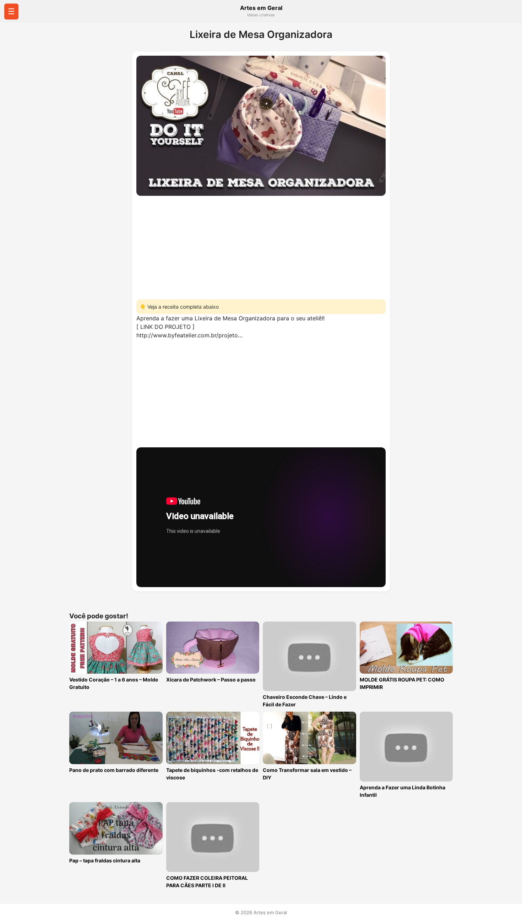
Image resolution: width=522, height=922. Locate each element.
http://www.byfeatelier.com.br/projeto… (189, 335)
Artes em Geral (261, 7)
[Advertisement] (261, 245)
